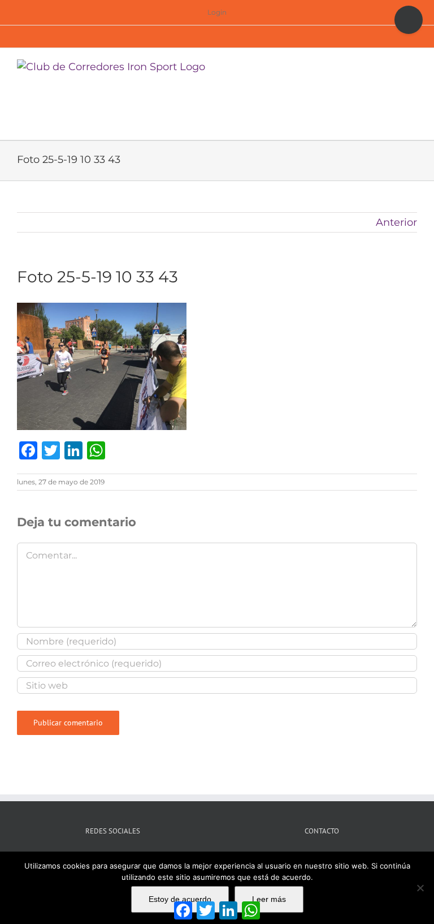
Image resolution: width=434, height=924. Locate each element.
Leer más (269, 899)
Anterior (396, 222)
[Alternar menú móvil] (412, 65)
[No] (420, 887)
